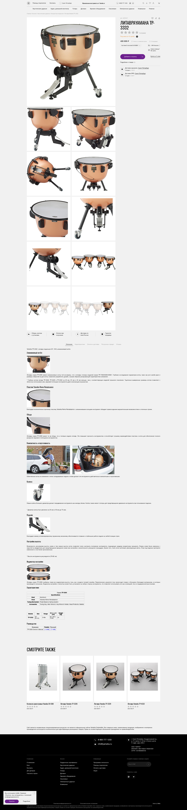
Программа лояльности (101, 762)
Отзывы (118, 344)
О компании (30, 762)
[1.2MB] (46, 629)
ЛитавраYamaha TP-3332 (71, 13)
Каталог (34, 13)
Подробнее (26, 801)
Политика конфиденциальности (62, 803)
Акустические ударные (40, 9)
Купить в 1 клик (155, 56)
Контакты (53, 3)
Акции (95, 771)
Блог (28, 765)
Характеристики (80, 344)
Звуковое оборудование (97, 9)
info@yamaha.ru (105, 744)
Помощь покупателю (39, 3)
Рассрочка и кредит (107, 344)
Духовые (83, 9)
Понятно (12, 801)
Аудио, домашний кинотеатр (60, 9)
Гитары (75, 9)
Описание (69, 344)
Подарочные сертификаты (68, 762)
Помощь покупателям (101, 765)
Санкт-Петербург (143, 68)
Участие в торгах (32, 773)
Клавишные (141, 9)
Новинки (151, 9)
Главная (29, 13)
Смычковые (112, 9)
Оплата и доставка (93, 344)
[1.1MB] (53, 629)
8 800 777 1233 (105, 740)
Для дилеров (31, 771)
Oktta (158, 803)
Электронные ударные (127, 9)
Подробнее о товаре (126, 62)
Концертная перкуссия (57, 13)
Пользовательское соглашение (88, 803)
